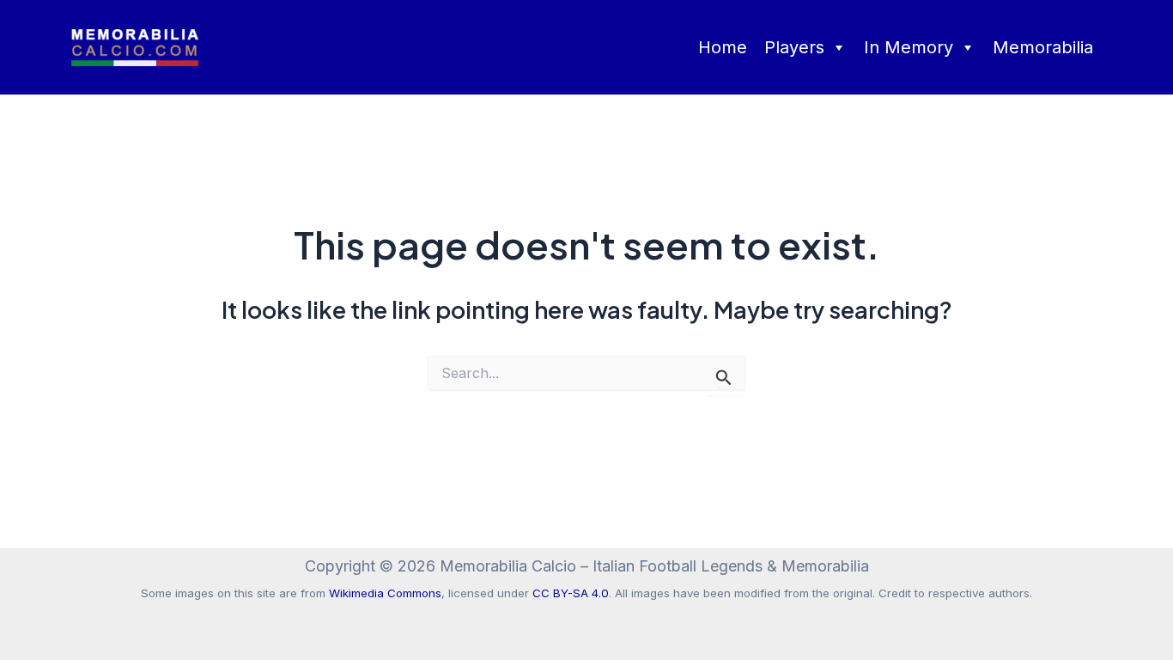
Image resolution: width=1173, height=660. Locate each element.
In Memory (908, 47)
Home (722, 47)
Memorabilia (1043, 47)
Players (794, 47)
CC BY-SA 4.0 (570, 593)
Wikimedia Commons (385, 593)
